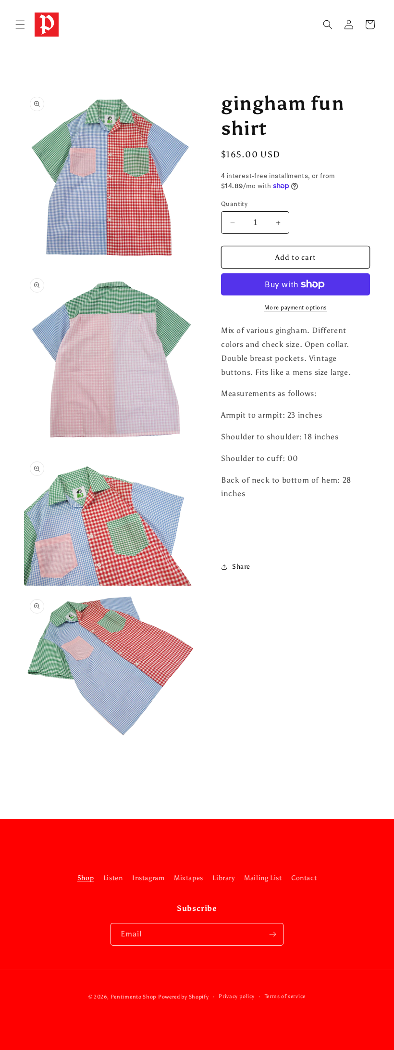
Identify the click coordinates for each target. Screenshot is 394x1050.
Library (223, 878)
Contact (304, 878)
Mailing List (263, 878)
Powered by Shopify (183, 997)
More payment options (295, 307)
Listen (113, 878)
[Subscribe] (272, 934)
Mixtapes (188, 878)
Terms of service (285, 996)
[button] (20, 24)
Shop (85, 878)
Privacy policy (237, 996)
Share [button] (241, 567)
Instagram (148, 878)
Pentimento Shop (134, 997)
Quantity (234, 203)
